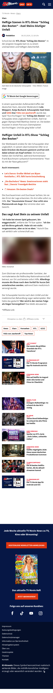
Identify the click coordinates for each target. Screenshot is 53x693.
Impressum (6, 626)
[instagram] (40, 613)
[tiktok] (22, 613)
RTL (35, 328)
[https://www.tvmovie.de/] (10, 4)
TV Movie (5, 13)
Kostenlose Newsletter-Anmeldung (26, 545)
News (13, 13)
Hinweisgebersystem (10, 644)
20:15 (29, 4)
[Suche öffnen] (43, 4)
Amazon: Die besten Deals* (20, 189)
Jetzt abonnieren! (27, 596)
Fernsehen (24, 328)
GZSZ (8, 113)
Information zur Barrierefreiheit (15, 641)
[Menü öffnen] (49, 4)
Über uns (5, 648)
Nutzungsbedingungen (11, 630)
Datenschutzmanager (11, 637)
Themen (5, 656)
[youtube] (31, 613)
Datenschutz (7, 633)
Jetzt (22, 4)
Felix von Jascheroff (25, 113)
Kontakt (5, 659)
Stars (18, 13)
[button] (26, 318)
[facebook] (12, 613)
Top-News (28, 333)
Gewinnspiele (7, 652)
